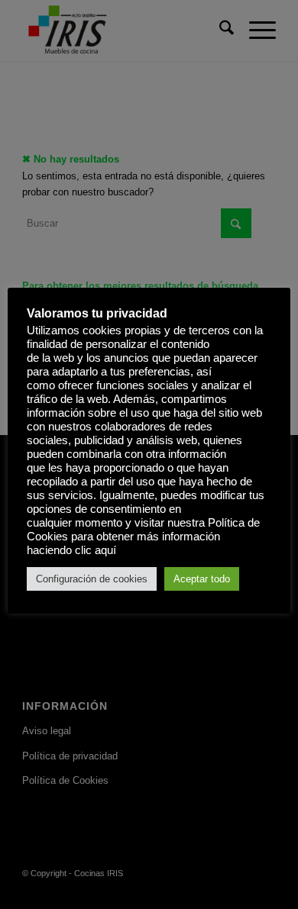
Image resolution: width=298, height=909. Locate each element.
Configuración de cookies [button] (91, 579)
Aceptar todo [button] (201, 579)
